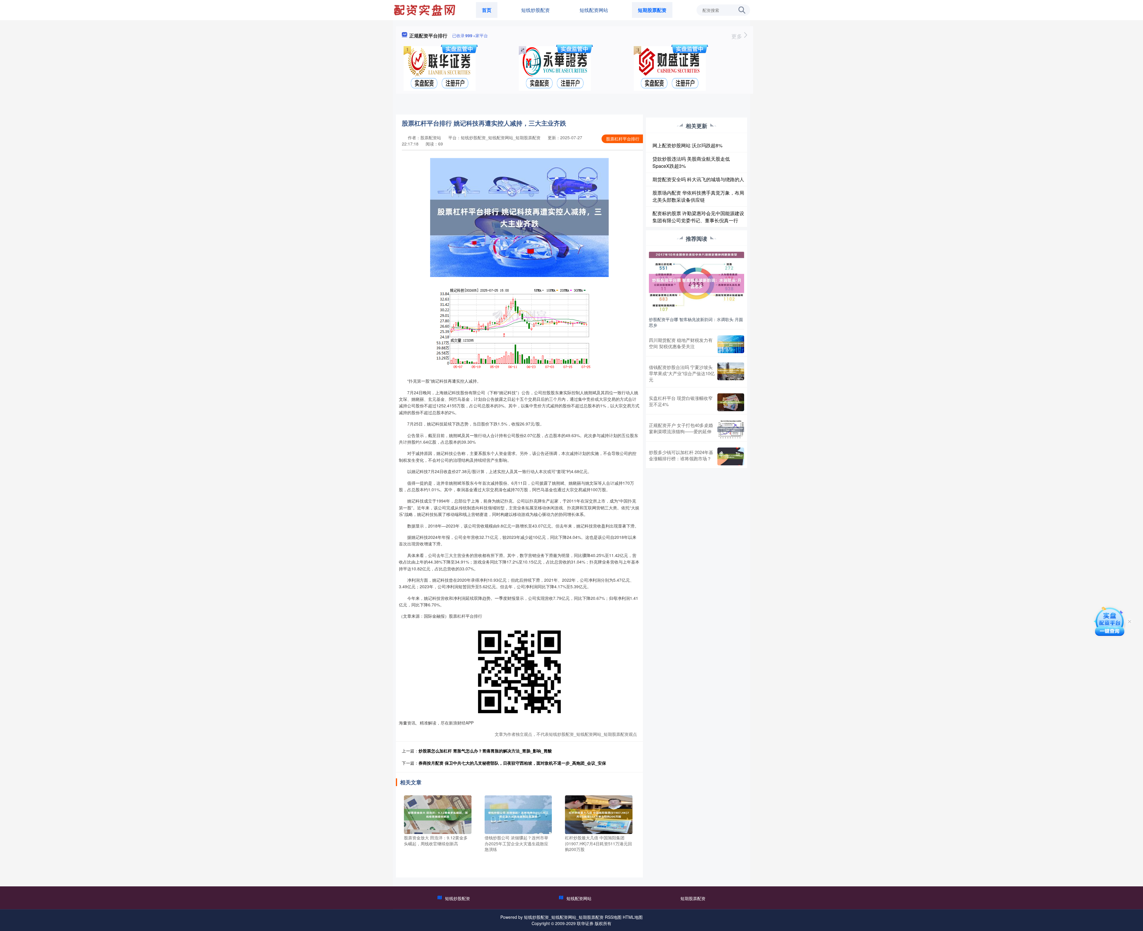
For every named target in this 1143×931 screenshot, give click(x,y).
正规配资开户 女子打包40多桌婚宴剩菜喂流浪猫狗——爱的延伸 (681, 428)
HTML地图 (633, 917)
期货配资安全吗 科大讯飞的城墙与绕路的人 (698, 179)
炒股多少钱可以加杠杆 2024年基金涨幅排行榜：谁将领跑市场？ (681, 455)
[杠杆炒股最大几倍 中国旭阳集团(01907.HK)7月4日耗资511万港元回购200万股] (599, 814)
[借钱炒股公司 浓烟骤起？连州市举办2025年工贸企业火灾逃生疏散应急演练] (518, 814)
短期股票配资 (652, 10)
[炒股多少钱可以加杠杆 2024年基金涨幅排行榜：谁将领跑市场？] (730, 456)
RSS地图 (613, 917)
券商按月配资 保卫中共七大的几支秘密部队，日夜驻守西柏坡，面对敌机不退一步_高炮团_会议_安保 (512, 763)
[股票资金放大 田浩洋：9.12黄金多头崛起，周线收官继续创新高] (437, 814)
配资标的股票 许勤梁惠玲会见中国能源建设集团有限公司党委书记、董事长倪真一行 (698, 217)
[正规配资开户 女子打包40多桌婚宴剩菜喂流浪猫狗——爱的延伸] (730, 429)
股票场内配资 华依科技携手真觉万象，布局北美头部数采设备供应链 (698, 196)
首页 (486, 10)
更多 (737, 36)
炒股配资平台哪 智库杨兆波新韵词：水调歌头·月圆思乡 (696, 322)
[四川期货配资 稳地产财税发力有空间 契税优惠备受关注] (730, 344)
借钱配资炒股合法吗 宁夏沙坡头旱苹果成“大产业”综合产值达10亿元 (682, 373)
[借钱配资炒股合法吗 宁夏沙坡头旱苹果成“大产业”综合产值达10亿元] (730, 373)
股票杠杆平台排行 (622, 139)
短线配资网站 (594, 10)
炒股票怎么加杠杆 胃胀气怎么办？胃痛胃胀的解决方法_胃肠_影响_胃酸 (485, 751)
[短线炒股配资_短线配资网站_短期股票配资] (425, 9)
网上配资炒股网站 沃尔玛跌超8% (687, 145)
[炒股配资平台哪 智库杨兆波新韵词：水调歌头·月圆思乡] (696, 283)
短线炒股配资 (535, 10)
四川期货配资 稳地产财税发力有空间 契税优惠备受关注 (681, 343)
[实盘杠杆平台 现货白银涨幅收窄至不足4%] (730, 402)
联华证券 (585, 923)
